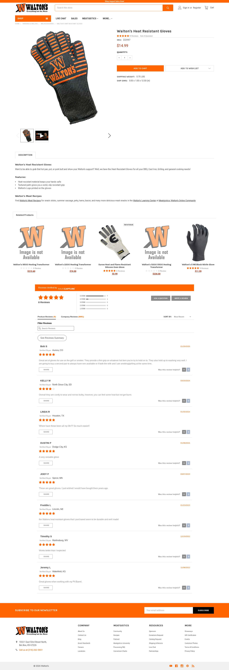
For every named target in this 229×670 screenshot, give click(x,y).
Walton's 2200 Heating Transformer (73, 264)
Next (109, 135)
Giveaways (189, 631)
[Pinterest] (187, 666)
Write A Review (181, 298)
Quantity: (122, 52)
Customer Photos (191, 643)
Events (187, 639)
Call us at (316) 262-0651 (31, 650)
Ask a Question (161, 298)
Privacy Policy (190, 651)
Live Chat (61, 18)
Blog (79, 639)
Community (117, 631)
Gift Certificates (190, 635)
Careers (81, 647)
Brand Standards (84, 643)
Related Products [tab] (25, 215)
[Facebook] (176, 666)
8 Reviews (134, 36)
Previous (17, 135)
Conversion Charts (120, 651)
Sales (74, 18)
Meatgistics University (121, 643)
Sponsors (152, 631)
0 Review (37, 268)
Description (25, 155)
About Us (81, 631)
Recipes (116, 635)
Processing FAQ (119, 647)
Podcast (116, 639)
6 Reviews (120, 271)
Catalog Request (155, 639)
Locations (81, 651)
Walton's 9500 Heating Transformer (31, 264)
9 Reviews (204, 268)
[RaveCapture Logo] (66, 288)
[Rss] (193, 666)
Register (197, 7)
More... (106, 18)
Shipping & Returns (156, 643)
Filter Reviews (45, 323)
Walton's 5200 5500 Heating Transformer (156, 265)
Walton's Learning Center (144, 200)
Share (46, 370)
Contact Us (82, 635)
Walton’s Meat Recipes (30, 200)
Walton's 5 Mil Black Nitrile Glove (198, 264)
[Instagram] (182, 666)
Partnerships (153, 651)
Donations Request (156, 635)
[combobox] (114, 8)
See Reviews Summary (52, 338)
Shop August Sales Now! (114, 1)
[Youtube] (170, 666)
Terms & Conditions (192, 647)
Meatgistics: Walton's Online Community (177, 200)
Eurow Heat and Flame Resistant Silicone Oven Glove (115, 265)
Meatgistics (89, 18)
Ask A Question (146, 36)
